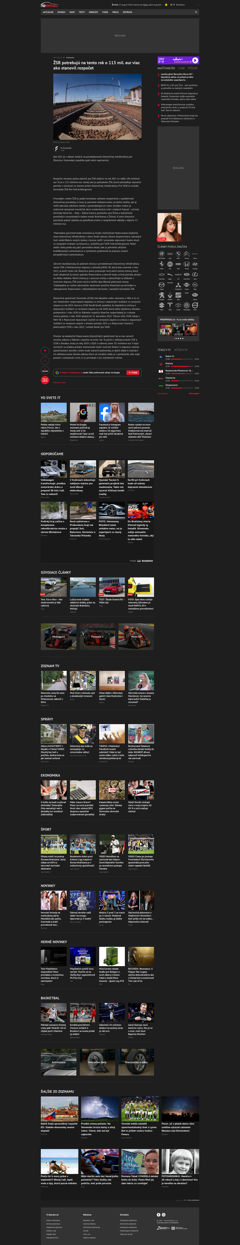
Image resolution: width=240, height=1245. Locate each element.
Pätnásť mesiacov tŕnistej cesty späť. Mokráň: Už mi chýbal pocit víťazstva (53, 1028)
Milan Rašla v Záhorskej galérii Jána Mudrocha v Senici (110, 696)
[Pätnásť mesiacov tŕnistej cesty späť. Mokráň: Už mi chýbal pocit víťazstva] (54, 1012)
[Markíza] (161, 357)
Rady (72, 12)
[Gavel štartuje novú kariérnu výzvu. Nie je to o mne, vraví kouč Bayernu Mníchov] (141, 1012)
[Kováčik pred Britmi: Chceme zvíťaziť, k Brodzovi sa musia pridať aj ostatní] (83, 1012)
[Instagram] (163, 1215)
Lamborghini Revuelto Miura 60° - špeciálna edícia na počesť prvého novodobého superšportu (177, 77)
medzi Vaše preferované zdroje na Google (90, 372)
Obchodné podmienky (91, 1227)
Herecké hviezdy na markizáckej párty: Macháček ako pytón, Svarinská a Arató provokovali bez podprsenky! (51, 918)
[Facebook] (158, 1215)
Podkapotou (70, 57)
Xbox (42, 984)
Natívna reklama (89, 1238)
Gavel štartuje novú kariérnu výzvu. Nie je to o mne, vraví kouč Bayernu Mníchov (140, 1029)
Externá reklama (89, 1224)
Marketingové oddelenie (129, 1231)
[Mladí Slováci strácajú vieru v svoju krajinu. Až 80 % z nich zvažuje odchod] (141, 790)
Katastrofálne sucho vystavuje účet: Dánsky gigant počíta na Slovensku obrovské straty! (110, 808)
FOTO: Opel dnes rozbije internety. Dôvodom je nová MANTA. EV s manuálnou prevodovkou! (140, 604)
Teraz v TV (164, 350)
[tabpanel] (178, 98)
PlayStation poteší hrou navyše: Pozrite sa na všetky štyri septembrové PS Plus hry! (82, 973)
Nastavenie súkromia (54, 1227)
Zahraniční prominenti (78, 755)
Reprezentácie (75, 1037)
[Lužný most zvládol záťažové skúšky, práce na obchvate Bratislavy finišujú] (83, 587)
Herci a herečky (75, 922)
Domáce (131, 761)
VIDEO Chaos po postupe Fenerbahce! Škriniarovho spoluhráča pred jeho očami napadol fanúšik (141, 861)
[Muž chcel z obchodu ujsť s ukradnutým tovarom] (83, 680)
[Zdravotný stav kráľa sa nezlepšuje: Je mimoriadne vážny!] (83, 733)
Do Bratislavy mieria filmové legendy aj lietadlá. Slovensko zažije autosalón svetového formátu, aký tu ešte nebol (179, 96)
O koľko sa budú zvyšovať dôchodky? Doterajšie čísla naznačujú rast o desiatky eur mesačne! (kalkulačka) (53, 808)
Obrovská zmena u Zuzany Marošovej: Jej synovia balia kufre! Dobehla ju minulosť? (141, 697)
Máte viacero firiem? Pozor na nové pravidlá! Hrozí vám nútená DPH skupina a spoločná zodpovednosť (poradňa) (82, 808)
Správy (43, 437)
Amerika (102, 1034)
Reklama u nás (88, 1220)
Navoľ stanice (163, 393)
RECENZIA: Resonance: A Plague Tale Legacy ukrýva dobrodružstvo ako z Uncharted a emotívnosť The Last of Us (141, 974)
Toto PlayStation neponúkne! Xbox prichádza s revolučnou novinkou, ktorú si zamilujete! (52, 974)
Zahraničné (45, 761)
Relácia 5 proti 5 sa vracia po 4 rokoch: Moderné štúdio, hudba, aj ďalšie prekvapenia (112, 917)
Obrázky (93, 12)
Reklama (87, 1214)
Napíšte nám (51, 1234)
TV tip (101, 925)
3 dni (181, 68)
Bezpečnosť (74, 440)
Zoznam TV (45, 705)
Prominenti (132, 705)
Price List (86, 1234)
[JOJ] (161, 364)
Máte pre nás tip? (126, 1234)
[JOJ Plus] (161, 386)
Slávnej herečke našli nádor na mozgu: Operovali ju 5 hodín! (80, 915)
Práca (115, 12)
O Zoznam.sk (52, 1214)
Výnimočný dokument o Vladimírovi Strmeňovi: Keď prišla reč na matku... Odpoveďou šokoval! (140, 917)
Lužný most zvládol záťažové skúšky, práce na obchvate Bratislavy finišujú (82, 604)
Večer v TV (181, 350)
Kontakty (124, 1214)
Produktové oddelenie (128, 1220)
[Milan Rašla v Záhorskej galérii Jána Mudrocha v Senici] (112, 680)
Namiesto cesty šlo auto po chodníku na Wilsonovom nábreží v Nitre (52, 697)
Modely (61, 12)
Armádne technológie (135, 440)
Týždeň (192, 68)
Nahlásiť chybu (59, 382)
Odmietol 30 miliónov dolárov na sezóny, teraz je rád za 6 (111, 1028)
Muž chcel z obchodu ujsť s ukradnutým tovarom (82, 694)
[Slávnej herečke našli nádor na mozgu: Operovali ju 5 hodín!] (83, 900)
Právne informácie (53, 1220)
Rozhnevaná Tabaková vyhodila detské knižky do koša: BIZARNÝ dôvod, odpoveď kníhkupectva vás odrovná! (141, 752)
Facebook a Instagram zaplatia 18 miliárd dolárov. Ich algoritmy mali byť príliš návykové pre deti (111, 430)
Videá (105, 12)
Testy (82, 12)
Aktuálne (48, 12)
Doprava (127, 12)
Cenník (85, 1231)
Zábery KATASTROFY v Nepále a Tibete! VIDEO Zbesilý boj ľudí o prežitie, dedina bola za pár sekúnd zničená (52, 752)
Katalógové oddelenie (128, 1227)
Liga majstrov (45, 872)
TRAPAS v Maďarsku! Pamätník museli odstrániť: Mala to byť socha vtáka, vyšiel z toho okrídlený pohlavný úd (111, 752)
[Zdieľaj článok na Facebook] (45, 361)
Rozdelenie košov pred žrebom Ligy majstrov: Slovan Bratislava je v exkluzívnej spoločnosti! (82, 861)
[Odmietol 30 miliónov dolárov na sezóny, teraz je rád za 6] (112, 1012)
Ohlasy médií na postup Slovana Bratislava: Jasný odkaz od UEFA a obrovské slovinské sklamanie (53, 862)
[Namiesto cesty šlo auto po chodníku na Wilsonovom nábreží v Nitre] (54, 680)
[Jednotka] (161, 371)
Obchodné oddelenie (128, 1224)
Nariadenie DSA (52, 1238)
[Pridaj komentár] (45, 351)
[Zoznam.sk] (164, 1229)
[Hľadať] (196, 12)
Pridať (134, 372)
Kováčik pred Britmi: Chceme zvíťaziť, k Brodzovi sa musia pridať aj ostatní (82, 1029)
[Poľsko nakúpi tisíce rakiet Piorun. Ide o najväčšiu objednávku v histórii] (54, 412)
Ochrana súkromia (53, 1224)
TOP (71, 981)
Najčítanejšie (166, 68)
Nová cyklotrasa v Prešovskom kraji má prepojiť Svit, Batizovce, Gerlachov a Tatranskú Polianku (179, 118)
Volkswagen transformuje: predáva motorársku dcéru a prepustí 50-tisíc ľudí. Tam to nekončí (178, 107)
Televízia (44, 928)
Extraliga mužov (46, 1034)
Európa (130, 1037)
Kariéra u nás (51, 1231)
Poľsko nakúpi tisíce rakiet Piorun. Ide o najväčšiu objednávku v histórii (52, 429)
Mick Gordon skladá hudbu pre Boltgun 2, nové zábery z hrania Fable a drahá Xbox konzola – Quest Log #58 (111, 974)
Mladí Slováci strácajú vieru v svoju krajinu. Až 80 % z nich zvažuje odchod (139, 807)
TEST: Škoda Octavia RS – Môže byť (112, 601)
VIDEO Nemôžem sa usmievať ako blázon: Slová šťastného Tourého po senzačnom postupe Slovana (111, 862)
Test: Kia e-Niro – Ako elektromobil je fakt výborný (51, 602)
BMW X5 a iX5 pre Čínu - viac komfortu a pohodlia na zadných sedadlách (179, 86)
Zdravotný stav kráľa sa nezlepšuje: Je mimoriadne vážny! (81, 749)
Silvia (145, 4)
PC (129, 984)
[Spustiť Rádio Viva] (178, 58)
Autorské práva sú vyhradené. (168, 1222)
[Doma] (161, 378)
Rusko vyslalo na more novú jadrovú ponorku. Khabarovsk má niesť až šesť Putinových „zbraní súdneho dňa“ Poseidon (140, 430)
